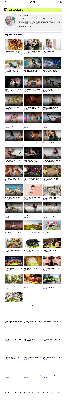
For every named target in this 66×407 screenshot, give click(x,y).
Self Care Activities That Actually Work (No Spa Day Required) (52, 215)
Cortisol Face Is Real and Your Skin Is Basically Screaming (32, 198)
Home (21, 5)
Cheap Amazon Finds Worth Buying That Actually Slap (13, 161)
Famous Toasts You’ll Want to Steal (13, 339)
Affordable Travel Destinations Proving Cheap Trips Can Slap (50, 71)
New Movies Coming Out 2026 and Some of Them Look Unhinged (13, 90)
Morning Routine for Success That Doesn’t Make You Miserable (32, 215)
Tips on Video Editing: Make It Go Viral (51, 392)
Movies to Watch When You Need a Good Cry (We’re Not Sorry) (32, 161)
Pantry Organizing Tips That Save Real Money (52, 322)
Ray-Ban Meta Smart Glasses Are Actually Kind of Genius (51, 90)
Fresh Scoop (33, 5)
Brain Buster (46, 5)
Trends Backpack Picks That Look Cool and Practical (31, 251)
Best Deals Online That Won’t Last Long (51, 233)
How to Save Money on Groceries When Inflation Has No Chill (51, 198)
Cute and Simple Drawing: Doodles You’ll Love (51, 375)
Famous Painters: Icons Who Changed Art (33, 375)
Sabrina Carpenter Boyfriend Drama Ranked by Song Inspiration (13, 125)
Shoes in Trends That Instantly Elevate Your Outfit (14, 304)
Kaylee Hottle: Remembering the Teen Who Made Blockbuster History (13, 233)
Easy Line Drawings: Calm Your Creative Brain (31, 340)
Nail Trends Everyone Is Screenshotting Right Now (30, 304)
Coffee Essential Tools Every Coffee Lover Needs (51, 251)
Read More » (26, 55)
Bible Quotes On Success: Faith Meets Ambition (51, 358)
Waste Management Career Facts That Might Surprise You (51, 286)
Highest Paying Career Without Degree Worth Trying (12, 358)
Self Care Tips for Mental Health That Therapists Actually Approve (32, 125)
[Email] (6, 29)
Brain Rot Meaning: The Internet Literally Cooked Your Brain (50, 108)
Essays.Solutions (47, 18)
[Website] (9, 29)
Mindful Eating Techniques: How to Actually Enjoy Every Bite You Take (13, 215)
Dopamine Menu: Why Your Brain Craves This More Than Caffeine (50, 179)
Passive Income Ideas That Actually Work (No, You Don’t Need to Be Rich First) (13, 179)
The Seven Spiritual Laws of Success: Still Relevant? (32, 269)
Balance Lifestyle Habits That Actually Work (51, 304)
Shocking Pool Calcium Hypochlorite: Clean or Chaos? (32, 358)
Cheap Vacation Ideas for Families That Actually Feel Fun (13, 198)
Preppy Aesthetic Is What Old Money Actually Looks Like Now (51, 161)
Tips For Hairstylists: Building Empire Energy (51, 340)
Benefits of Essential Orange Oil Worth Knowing (33, 393)
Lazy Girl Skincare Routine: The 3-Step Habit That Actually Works (52, 52)
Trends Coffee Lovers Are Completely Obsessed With (13, 322)
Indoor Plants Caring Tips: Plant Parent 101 (14, 286)
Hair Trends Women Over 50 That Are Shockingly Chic (32, 322)
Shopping (27, 5)
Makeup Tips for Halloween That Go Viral (51, 269)
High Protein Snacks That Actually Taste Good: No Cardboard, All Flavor (13, 52)
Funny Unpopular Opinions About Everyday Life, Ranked (50, 143)
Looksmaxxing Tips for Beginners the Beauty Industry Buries (32, 143)
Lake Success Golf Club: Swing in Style (33, 232)
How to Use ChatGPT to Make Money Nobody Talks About (13, 108)
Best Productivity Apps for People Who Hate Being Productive (31, 71)
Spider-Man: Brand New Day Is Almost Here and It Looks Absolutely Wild (33, 179)
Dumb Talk (40, 5)
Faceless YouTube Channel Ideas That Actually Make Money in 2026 (52, 125)
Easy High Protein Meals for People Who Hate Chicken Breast (32, 90)
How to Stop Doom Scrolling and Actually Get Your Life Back (31, 108)
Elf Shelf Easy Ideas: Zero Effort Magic (32, 286)
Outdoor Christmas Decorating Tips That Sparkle (13, 269)
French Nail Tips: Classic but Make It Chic (13, 375)
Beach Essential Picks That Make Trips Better (13, 393)
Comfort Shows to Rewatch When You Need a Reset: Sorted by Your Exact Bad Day (32, 52)
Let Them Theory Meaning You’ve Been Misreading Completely (12, 143)
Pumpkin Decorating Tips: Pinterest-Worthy (13, 251)
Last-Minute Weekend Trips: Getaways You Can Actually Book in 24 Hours (13, 71)
